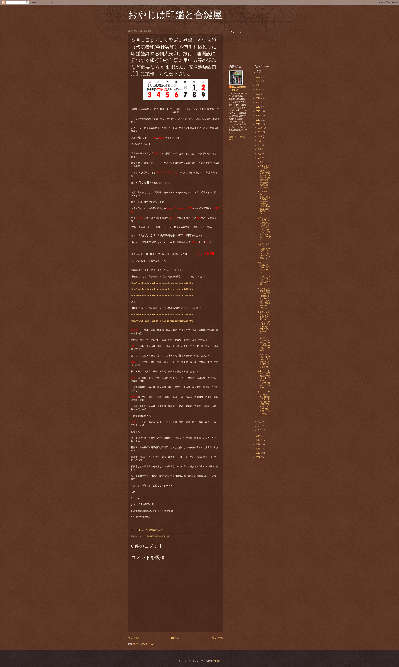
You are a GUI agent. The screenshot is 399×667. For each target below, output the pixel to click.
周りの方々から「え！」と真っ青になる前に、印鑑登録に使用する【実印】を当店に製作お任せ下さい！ (263, 203)
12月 (260, 128)
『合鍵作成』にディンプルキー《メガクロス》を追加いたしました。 (263, 360)
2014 (258, 436)
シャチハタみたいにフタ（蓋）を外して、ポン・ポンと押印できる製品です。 (263, 251)
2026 (258, 77)
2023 (258, 89)
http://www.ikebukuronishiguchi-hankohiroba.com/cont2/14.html (162, 295)
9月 (260, 141)
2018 (258, 111)
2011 (258, 449)
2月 (260, 426)
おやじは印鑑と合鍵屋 (175, 14)
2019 (258, 107)
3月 (260, 421)
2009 (258, 457)
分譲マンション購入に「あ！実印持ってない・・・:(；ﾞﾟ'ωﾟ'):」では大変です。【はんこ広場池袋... (263, 273)
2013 (258, 440)
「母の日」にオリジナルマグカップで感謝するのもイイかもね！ (263, 344)
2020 (258, 102)
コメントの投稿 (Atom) (143, 644)
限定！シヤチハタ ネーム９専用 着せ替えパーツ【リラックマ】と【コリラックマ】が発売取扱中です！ (264, 323)
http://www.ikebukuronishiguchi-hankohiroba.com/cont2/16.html (162, 321)
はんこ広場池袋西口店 (150, 530)
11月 (260, 132)
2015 (258, 124)
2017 (258, 115)
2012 (258, 444)
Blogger (218, 661)
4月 (260, 162)
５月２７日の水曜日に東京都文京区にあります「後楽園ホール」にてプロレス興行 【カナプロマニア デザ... (264, 229)
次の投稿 (133, 637)
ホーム (175, 637)
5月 (260, 158)
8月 (260, 145)
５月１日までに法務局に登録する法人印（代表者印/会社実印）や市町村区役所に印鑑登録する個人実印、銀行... (264, 177)
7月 (260, 149)
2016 (258, 120)
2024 (258, 85)
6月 (260, 154)
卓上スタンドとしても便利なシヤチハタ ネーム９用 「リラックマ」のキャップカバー (264, 379)
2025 (258, 81)
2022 (258, 94)
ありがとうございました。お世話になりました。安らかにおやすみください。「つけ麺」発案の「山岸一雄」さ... (263, 404)
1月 (260, 430)
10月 (260, 136)
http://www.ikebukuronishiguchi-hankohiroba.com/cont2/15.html (162, 314)
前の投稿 (217, 637)
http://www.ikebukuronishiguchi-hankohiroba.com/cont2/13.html (162, 283)
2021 (258, 98)
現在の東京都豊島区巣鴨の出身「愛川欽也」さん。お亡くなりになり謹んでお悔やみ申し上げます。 (263, 298)
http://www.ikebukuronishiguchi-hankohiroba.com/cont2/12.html (162, 289)
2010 (258, 453)
